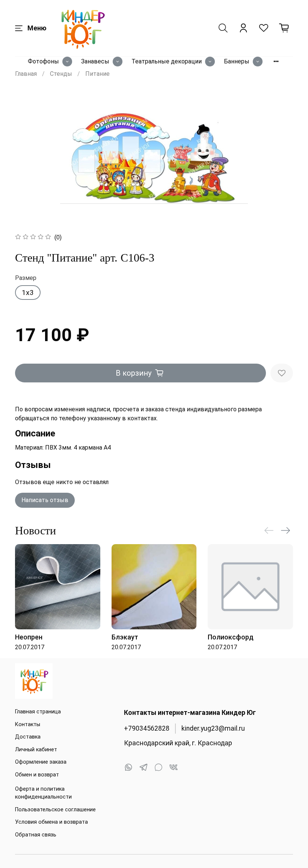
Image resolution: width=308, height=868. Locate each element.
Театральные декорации (166, 61)
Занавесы (95, 61)
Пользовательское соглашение (55, 809)
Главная (26, 73)
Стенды (61, 73)
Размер (25, 277)
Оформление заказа (40, 762)
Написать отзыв (44, 500)
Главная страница (38, 712)
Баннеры (236, 61)
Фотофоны (43, 61)
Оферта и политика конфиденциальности (43, 793)
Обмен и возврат (37, 775)
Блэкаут (125, 637)
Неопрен (28, 637)
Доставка (28, 737)
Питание (97, 73)
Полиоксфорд (231, 637)
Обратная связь (35, 835)
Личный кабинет (36, 749)
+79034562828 (146, 728)
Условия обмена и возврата (51, 822)
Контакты (27, 724)
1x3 (28, 292)
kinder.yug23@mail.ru (213, 728)
